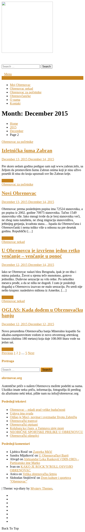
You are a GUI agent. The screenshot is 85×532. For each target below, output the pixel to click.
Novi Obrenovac (19, 193)
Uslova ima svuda (21, 413)
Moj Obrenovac (20, 85)
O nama (15, 99)
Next (31, 353)
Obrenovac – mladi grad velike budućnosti (37, 409)
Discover (7, 180)
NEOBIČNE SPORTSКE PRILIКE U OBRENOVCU (46, 432)
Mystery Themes (41, 488)
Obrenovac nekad (21, 88)
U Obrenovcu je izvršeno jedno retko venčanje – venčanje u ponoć (41, 253)
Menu (8, 74)
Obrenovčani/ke (20, 96)
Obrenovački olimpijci (24, 435)
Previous (7, 353)
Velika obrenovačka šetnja (40, 474)
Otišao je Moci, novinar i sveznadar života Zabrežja (43, 417)
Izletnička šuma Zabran (27, 150)
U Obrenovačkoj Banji (53, 455)
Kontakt (15, 103)
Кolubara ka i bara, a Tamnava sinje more (37, 428)
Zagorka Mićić (42, 451)
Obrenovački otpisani (24, 424)
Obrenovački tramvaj (23, 421)
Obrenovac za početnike (25, 92)
